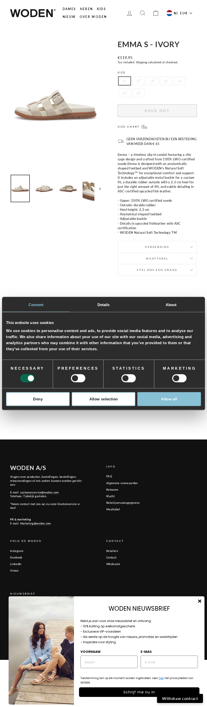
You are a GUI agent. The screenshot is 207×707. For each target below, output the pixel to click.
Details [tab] (103, 305)
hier (161, 678)
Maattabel (113, 509)
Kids (101, 9)
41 (124, 93)
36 (124, 81)
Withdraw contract (180, 698)
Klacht (110, 496)
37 (138, 81)
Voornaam (90, 652)
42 (138, 93)
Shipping (141, 62)
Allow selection (103, 399)
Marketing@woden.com (35, 523)
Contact (111, 557)
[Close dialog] (199, 601)
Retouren (112, 489)
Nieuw (69, 17)
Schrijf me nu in (139, 692)
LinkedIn (15, 564)
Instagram (16, 550)
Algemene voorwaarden (122, 483)
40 (180, 81)
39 (166, 81)
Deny (38, 399)
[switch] (78, 378)
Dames (69, 9)
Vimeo (14, 570)
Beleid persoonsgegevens (123, 502)
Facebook (16, 557)
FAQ (109, 476)
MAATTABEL (157, 258)
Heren (86, 9)
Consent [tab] (36, 305)
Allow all (169, 399)
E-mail (146, 652)
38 (152, 81)
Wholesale (113, 564)
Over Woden (93, 17)
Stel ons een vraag (157, 269)
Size (122, 72)
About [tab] (171, 305)
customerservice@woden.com (39, 492)
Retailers (112, 550)
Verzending (157, 246)
